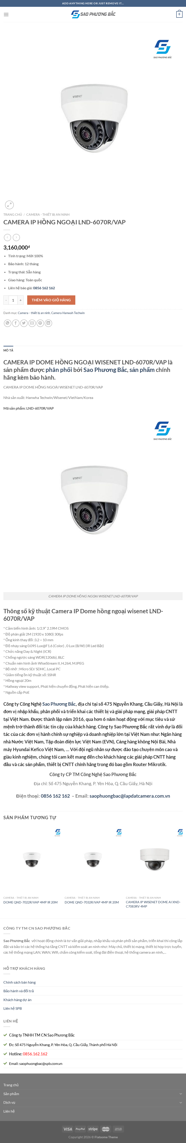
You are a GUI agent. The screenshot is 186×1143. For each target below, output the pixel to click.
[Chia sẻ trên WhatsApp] (7, 323)
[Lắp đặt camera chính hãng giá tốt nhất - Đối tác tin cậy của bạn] (93, 14)
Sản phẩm (11, 1093)
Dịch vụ (9, 1102)
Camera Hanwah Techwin (68, 313)
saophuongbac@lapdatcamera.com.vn (130, 796)
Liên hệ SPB (12, 1008)
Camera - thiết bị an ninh (48, 214)
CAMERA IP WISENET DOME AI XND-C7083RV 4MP (153, 904)
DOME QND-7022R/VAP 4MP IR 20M (30, 902)
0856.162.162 (35, 1053)
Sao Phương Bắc (105, 369)
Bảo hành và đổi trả (18, 991)
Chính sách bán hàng (19, 982)
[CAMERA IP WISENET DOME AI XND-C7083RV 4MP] (154, 860)
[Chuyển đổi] (181, 1093)
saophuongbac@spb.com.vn (40, 1063)
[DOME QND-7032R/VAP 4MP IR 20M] (93, 860)
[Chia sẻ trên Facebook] (16, 323)
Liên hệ (9, 1111)
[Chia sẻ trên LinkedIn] (48, 323)
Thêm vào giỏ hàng (51, 300)
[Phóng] (9, 204)
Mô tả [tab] (8, 350)
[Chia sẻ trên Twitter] (24, 323)
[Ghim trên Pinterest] (40, 323)
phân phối (59, 369)
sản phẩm (142, 369)
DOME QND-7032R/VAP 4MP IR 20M (92, 902)
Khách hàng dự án (17, 999)
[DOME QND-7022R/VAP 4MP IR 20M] (31, 860)
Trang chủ (12, 214)
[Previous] (3, 871)
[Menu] (6, 14)
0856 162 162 (55, 796)
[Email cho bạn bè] (32, 323)
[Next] (182, 871)
